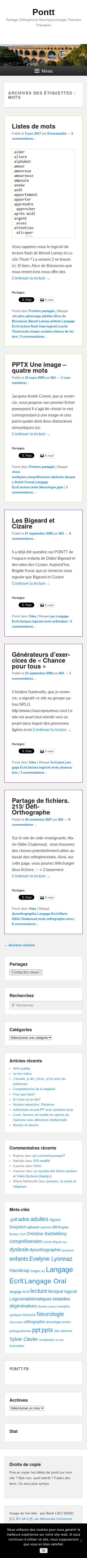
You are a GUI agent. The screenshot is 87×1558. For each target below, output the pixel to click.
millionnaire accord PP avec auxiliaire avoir (43, 1110)
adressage (33, 316)
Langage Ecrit (47, 914)
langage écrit (19, 1291)
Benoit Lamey (39, 321)
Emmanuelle (56, 133)
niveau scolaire (41, 331)
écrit (53, 762)
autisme (45, 1227)
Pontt (43, 12)
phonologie (53, 1322)
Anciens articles (19, 945)
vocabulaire (47, 1339)
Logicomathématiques (30, 1299)
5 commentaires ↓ (33, 336)
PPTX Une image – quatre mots (39, 367)
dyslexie (57, 477)
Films (37, 1166)
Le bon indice (22, 1074)
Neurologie (47, 487)
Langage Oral (45, 1281)
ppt (36, 1330)
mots (25, 331)
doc (65, 1242)
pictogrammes (20, 1331)
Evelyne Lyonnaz (50, 1258)
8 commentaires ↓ (25, 924)
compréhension (38, 477)
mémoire (29, 1315)
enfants (55, 321)
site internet (63, 1331)
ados (21, 316)
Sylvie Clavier (23, 1339)
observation (16, 1322)
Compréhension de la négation (34, 1089)
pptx (60, 487)
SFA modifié (21, 1068)
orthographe (55, 919)
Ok (44, 1550)
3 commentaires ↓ (33, 772)
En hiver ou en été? (26, 1099)
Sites (32, 616)
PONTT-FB (19, 1369)
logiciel (52, 326)
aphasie (33, 1227)
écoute (60, 1339)
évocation (16, 1346)
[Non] (81, 1540)
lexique (25, 621)
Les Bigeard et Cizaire (33, 523)
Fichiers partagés (42, 311)
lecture (25, 487)
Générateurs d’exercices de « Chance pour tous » (41, 660)
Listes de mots (33, 125)
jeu (52, 616)
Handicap (19, 1270)
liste (42, 326)
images (35, 1271)
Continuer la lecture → (31, 278)
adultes (47, 316)
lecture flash (29, 326)
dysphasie (68, 1250)
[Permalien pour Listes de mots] (43, 240)
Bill (53, 378)
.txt (14, 316)
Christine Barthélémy (46, 1233)
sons (69, 919)
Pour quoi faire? (24, 1094)
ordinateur (60, 621)
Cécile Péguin (52, 1242)
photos (66, 1322)
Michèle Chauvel (47, 1306)
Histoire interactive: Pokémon (33, 1104)
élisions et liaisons (26, 1125)
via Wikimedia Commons (53, 1519)
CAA (22, 1234)
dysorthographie (24, 914)
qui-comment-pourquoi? (48, 1156)
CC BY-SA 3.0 (20, 1519)
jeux (61, 762)
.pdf (13, 1219)
